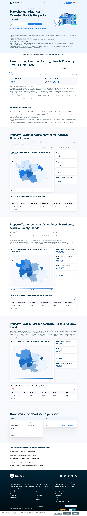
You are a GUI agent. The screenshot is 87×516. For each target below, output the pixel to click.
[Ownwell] (14, 2)
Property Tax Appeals (15, 484)
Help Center (74, 484)
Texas (37, 497)
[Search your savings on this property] (74, 200)
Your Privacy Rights (58, 513)
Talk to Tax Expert (14, 497)
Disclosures (32, 508)
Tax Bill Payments (14, 490)
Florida (24, 8)
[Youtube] (76, 475)
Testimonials (58, 495)
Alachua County (30, 8)
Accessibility (27, 508)
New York (38, 493)
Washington (39, 499)
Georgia (38, 490)
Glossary (57, 499)
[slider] (10, 72)
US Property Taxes (17, 8)
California (38, 484)
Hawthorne (37, 8)
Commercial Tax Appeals (15, 488)
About (45, 484)
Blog (56, 488)
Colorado (38, 486)
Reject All (67, 513)
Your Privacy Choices (13, 509)
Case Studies (58, 490)
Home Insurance (14, 493)
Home (11, 8)
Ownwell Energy (14, 491)
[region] (43, 513)
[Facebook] (61, 475)
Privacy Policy (12, 508)
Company (46, 482)
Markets (26, 482)
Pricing (46, 486)
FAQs (72, 486)
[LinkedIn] (65, 475)
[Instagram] (69, 475)
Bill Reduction (13, 495)
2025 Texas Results (59, 484)
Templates (57, 497)
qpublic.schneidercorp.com (67, 425)
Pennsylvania (39, 495)
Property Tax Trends (59, 493)
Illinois (37, 491)
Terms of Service (18, 508)
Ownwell (15, 153)
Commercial (27, 488)
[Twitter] (72, 475)
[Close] (85, 513)
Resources (57, 482)
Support (73, 482)
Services (12, 482)
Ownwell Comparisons (60, 486)
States (37, 482)
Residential (26, 484)
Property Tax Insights (60, 491)
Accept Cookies (75, 513)
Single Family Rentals (29, 486)
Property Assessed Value (16, 69)
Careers (46, 488)
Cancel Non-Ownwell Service (62, 501)
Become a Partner (48, 490)
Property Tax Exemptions (16, 486)
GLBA (23, 508)
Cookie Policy (16, 514)
